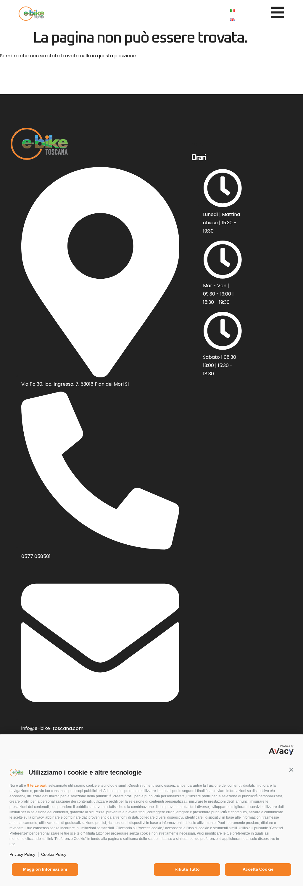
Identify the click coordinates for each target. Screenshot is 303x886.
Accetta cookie (258, 869)
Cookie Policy (53, 854)
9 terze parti (37, 785)
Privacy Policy (22, 854)
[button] (291, 769)
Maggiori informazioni (45, 869)
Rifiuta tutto (187, 869)
